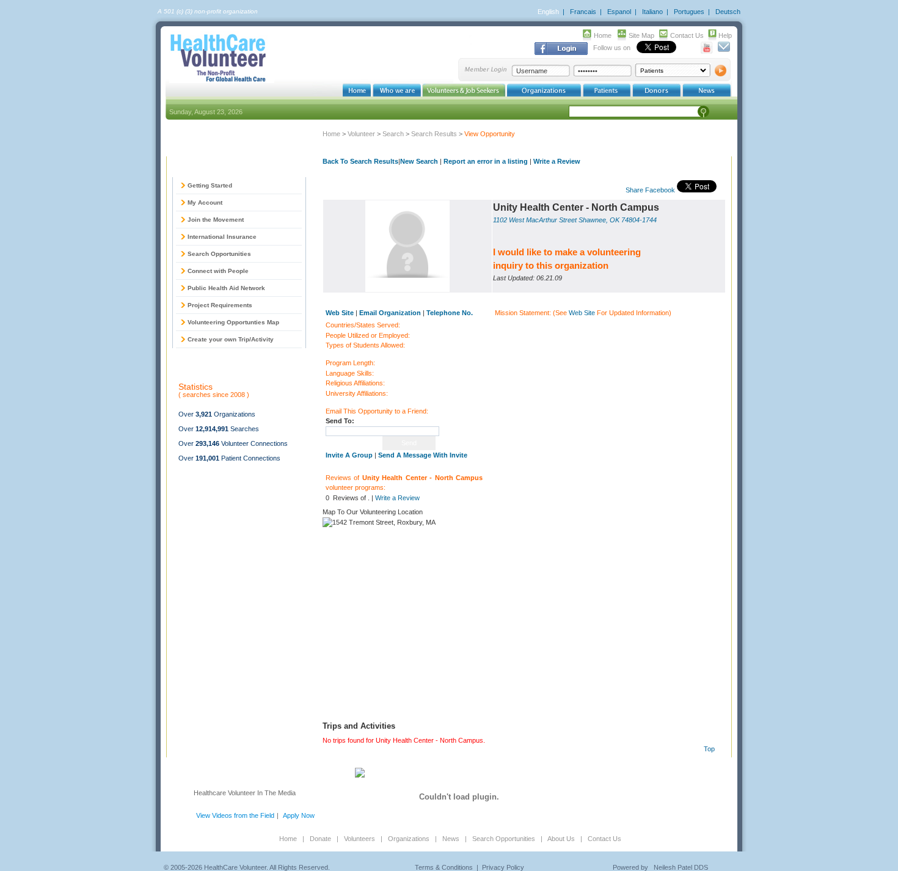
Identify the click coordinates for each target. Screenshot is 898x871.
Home (602, 35)
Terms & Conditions (444, 867)
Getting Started (210, 185)
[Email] (723, 51)
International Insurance (222, 236)
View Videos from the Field (235, 815)
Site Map (641, 35)
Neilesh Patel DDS (681, 867)
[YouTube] (707, 51)
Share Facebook (650, 190)
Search (393, 133)
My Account (205, 202)
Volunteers (359, 838)
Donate (320, 838)
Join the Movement (216, 219)
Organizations (408, 838)
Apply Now (299, 815)
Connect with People (218, 271)
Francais (583, 11)
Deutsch (727, 11)
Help (725, 35)
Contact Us (687, 35)
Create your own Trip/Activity (231, 339)
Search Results (434, 133)
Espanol (619, 11)
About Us (561, 838)
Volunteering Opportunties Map (233, 322)
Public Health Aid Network (226, 288)
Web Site (582, 312)
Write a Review (556, 161)
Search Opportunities (219, 253)
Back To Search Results (360, 161)
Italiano (652, 11)
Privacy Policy (503, 867)
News (450, 838)
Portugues (689, 11)
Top (709, 749)
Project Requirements (220, 305)
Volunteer (361, 133)
